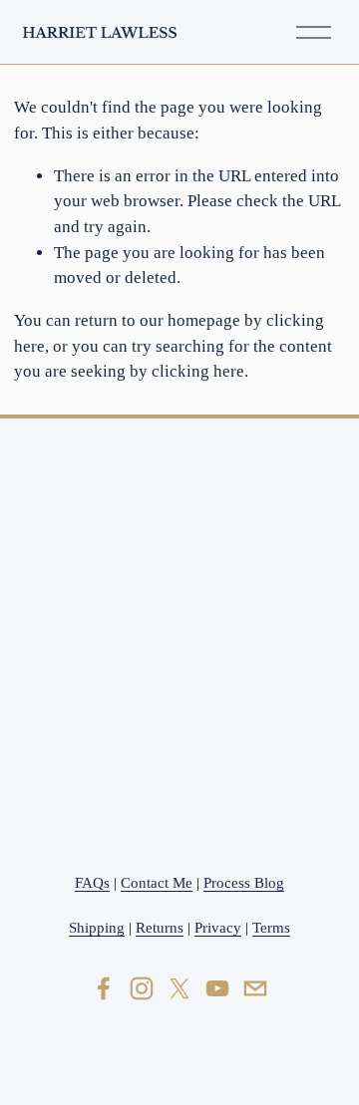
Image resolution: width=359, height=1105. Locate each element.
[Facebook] (104, 988)
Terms (271, 928)
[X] (179, 988)
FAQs (92, 883)
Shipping (97, 928)
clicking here (198, 371)
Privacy (217, 928)
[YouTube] (217, 988)
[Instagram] (142, 988)
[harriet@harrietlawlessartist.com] (255, 988)
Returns (159, 928)
